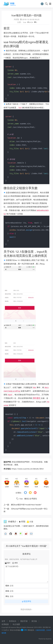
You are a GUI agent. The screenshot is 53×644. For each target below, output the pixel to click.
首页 (3, 621)
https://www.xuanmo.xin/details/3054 (27, 469)
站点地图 (16, 624)
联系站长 (12, 621)
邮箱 (7, 591)
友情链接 (5, 624)
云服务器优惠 (40, 630)
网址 (7, 596)
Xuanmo (48, 639)
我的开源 (24, 621)
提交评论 (27, 601)
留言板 (34, 621)
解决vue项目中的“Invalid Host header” (26, 505)
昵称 (7, 586)
